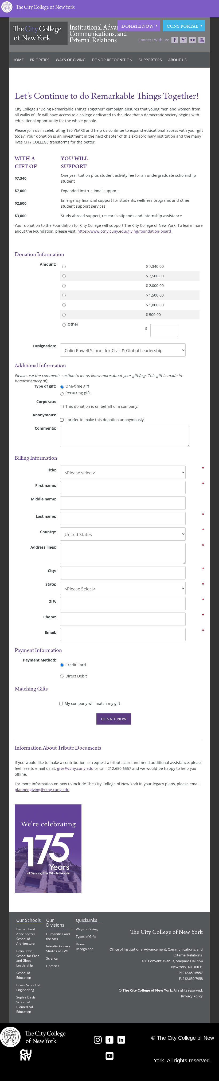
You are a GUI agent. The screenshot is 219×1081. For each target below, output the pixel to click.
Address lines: (43, 547)
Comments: (45, 428)
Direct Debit (76, 676)
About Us (177, 59)
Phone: (49, 616)
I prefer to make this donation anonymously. (105, 419)
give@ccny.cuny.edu (75, 768)
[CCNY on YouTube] (201, 40)
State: (50, 584)
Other (73, 324)
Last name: (46, 516)
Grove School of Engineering (28, 987)
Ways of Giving (70, 59)
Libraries (52, 966)
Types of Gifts (86, 936)
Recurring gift (77, 392)
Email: (50, 632)
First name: (45, 485)
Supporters (150, 59)
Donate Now (138, 26)
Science (52, 958)
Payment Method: (39, 660)
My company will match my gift (92, 703)
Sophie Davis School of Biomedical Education (26, 1004)
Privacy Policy (192, 996)
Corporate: (46, 401)
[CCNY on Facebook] (174, 40)
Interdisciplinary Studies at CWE (58, 948)
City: (52, 570)
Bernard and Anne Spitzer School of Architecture (25, 936)
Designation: (44, 345)
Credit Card (75, 664)
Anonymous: (44, 414)
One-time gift (77, 386)
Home (18, 59)
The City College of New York (166, 932)
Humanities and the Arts (58, 936)
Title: (51, 469)
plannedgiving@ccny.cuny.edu (42, 789)
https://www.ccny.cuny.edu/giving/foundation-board (124, 231)
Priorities (39, 59)
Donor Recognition (112, 59)
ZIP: (52, 601)
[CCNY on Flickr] (192, 40)
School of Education (23, 975)
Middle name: (43, 499)
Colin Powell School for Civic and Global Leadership (27, 958)
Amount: (48, 264)
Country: (48, 531)
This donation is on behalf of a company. (101, 406)
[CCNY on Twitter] (183, 40)
